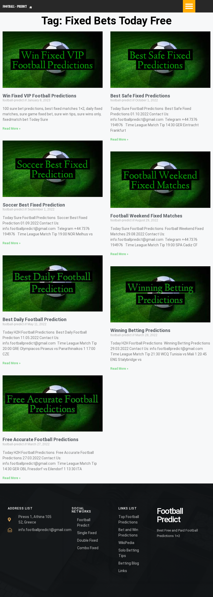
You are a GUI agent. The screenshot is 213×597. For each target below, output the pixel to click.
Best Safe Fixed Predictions (140, 95)
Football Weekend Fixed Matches (146, 215)
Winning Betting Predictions (140, 330)
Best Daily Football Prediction (34, 319)
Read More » (12, 128)
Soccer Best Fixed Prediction (34, 205)
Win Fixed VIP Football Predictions (39, 95)
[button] (189, 6)
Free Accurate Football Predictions (40, 439)
